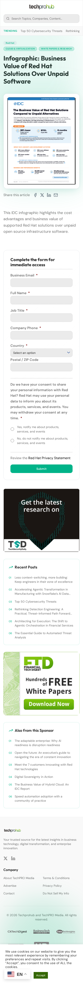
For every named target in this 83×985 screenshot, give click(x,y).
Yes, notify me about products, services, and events (38, 429)
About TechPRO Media (18, 878)
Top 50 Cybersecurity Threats (41, 31)
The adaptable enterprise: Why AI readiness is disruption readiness (38, 743)
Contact (8, 893)
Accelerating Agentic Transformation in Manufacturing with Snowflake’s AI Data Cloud (42, 591)
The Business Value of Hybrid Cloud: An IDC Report (42, 787)
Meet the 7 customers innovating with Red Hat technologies (43, 767)
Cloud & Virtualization (20, 48)
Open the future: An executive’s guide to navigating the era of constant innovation (43, 755)
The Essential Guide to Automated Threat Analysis (43, 635)
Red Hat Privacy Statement (49, 458)
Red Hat (10, 43)
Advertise (9, 886)
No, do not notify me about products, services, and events (42, 441)
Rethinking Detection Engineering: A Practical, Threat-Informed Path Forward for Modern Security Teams (42, 611)
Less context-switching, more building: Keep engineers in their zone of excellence (44, 580)
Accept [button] (40, 975)
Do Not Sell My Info (56, 893)
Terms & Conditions (56, 878)
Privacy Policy (52, 886)
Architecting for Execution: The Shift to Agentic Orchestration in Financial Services (44, 623)
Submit (41, 469)
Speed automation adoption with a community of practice (38, 798)
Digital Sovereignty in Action (34, 777)
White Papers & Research (56, 48)
